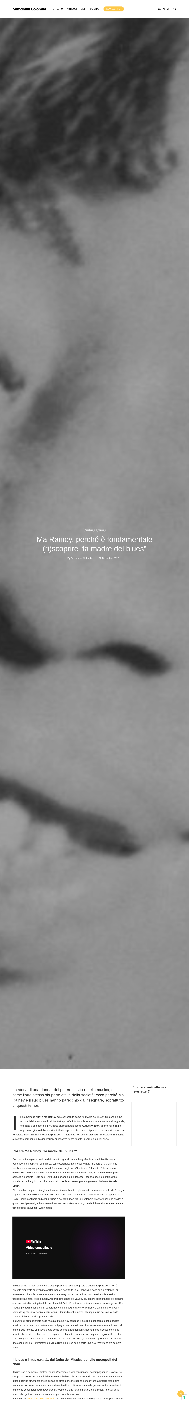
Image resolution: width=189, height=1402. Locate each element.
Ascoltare (89, 530)
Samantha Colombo (82, 558)
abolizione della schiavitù (41, 1398)
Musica (101, 530)
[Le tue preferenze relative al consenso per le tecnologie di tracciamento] (184, 1397)
